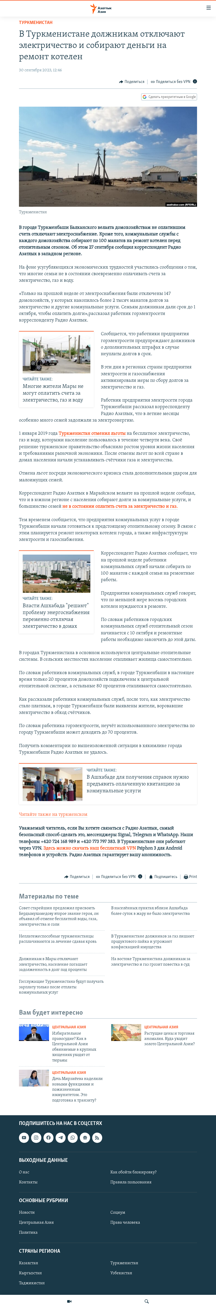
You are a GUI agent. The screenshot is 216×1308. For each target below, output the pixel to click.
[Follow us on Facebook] (48, 1138)
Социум (117, 1213)
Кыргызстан (30, 1273)
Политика (28, 1233)
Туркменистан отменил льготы (92, 433)
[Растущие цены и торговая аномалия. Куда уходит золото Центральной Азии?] (126, 1032)
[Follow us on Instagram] (36, 1138)
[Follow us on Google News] (85, 1138)
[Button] (131, 81)
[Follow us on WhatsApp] (73, 1138)
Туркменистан (35, 23)
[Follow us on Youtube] (24, 1138)
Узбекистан (121, 1273)
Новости (27, 1213)
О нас (24, 1172)
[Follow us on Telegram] (61, 1138)
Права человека (125, 1223)
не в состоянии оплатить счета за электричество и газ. (120, 506)
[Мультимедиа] (69, 1301)
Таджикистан (32, 1283)
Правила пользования (130, 1182)
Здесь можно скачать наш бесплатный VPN (89, 848)
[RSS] (97, 1138)
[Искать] (147, 1301)
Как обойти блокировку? (133, 1172)
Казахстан (28, 1263)
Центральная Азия (69, 1027)
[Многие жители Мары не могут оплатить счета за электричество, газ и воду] (56, 354)
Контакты (28, 1182)
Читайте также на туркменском (53, 814)
